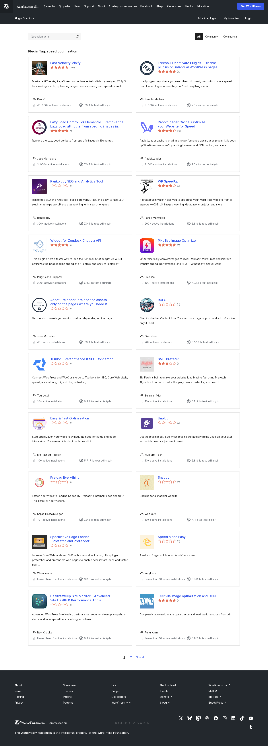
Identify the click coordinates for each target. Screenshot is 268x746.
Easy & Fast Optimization (69, 418)
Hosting (19, 696)
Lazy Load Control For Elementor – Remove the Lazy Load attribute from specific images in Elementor (86, 124)
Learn (115, 685)
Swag (165, 702)
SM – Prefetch (169, 359)
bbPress (215, 696)
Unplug (163, 418)
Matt (213, 691)
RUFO (162, 300)
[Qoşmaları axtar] (77, 36)
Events (164, 691)
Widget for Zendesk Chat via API (75, 240)
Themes (68, 691)
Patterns (68, 702)
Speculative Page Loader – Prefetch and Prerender (70, 539)
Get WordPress (251, 6)
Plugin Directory (24, 18)
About (18, 685)
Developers (119, 696)
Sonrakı (140, 657)
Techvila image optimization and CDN (187, 596)
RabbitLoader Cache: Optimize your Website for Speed (181, 124)
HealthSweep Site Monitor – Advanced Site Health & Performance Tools (80, 598)
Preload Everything (64, 477)
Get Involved (168, 685)
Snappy (163, 477)
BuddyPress (217, 702)
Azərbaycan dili (58, 722)
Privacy (19, 702)
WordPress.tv (121, 702)
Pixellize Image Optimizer (177, 240)
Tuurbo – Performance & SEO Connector (81, 359)
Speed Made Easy (172, 537)
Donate (166, 696)
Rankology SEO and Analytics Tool (76, 181)
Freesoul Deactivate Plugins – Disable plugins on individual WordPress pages (187, 65)
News (18, 691)
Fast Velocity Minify (65, 63)
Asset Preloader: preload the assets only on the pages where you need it (78, 302)
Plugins (67, 696)
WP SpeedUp (168, 181)
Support (116, 691)
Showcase (69, 685)
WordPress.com (220, 685)
